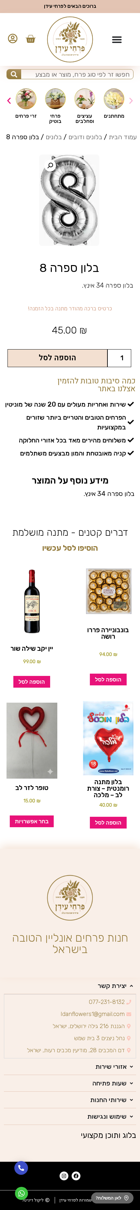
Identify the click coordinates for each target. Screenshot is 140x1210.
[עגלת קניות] (30, 39)
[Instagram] (64, 1176)
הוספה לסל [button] (108, 679)
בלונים (54, 137)
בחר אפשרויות (32, 821)
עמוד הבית (123, 137)
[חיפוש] (14, 74)
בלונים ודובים (85, 137)
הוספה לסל (57, 358)
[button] (9, 101)
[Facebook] (76, 1176)
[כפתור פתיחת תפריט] (117, 39)
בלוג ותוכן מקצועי (108, 1135)
